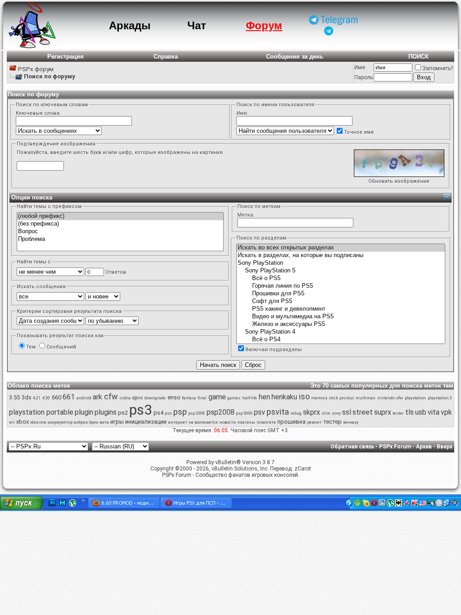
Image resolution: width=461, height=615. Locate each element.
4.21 (37, 398)
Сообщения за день (294, 56)
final (202, 398)
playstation (415, 398)
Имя (359, 67)
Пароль (363, 77)
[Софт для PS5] (341, 301)
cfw (111, 396)
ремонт (314, 422)
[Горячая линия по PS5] (341, 286)
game (217, 397)
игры (117, 421)
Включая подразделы (273, 350)
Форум (264, 25)
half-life (249, 398)
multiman (365, 398)
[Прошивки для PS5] (341, 294)
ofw (399, 398)
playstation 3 (440, 398)
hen (264, 397)
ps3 (140, 409)
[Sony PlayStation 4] (341, 332)
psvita (278, 411)
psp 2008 (196, 413)
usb (420, 412)
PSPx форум (36, 69)
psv (259, 412)
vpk (446, 412)
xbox (22, 421)
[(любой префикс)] (120, 216)
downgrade (155, 398)
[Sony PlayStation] (341, 263)
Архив (424, 446)
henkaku (284, 397)
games (233, 398)
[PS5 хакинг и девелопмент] (341, 309)
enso (174, 397)
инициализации (146, 421)
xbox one (38, 422)
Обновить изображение (398, 181)
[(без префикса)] (120, 224)
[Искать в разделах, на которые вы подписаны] (341, 255)
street (363, 412)
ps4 (158, 412)
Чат (196, 25)
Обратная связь (352, 446)
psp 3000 (244, 413)
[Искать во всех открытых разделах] (341, 248)
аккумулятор (60, 422)
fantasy (189, 398)
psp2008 (221, 412)
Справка (166, 56)
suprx (382, 412)
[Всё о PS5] (341, 278)
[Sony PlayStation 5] (341, 271)
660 (56, 397)
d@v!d (137, 398)
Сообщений (61, 347)
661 (69, 397)
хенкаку (350, 422)
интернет (177, 422)
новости (227, 422)
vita (433, 412)
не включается (203, 422)
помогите (266, 422)
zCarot (302, 469)
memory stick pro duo (332, 398)
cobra (125, 398)
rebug (296, 413)
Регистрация (65, 56)
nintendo (386, 398)
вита (104, 422)
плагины (246, 422)
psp (180, 411)
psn (168, 413)
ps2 (123, 412)
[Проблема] (120, 239)
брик (93, 422)
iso (304, 396)
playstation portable (41, 412)
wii (12, 422)
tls (409, 412)
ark (97, 397)
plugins (106, 412)
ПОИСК (418, 56)
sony (336, 413)
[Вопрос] (120, 231)
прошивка (291, 421)
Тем (31, 347)
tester (398, 413)
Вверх (444, 446)
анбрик (81, 422)
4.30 (46, 398)
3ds (27, 397)
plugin (84, 412)
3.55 (14, 397)
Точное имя (359, 132)
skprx (311, 412)
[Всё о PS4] (341, 340)
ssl (346, 412)
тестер (332, 421)
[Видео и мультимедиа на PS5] (341, 317)
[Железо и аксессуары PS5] (341, 324)
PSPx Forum (395, 446)
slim (325, 413)
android (84, 398)
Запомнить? (437, 68)
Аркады (130, 25)
